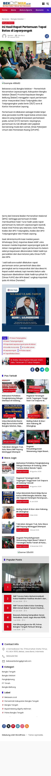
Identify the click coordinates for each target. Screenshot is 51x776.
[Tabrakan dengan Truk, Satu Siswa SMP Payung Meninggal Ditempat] (13, 437)
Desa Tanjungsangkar (14, 341)
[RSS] (27, 726)
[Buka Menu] (43, 3)
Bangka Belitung (9, 687)
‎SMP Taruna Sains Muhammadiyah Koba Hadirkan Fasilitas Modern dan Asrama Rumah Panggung (29, 597)
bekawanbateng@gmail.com (18, 661)
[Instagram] (22, 726)
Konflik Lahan (29, 347)
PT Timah (6, 683)
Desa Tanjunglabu (18, 338)
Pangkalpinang (8, 679)
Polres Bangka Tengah (14, 712)
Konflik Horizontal (12, 347)
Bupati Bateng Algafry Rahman (18, 709)
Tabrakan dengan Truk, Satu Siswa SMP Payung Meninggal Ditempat (12, 449)
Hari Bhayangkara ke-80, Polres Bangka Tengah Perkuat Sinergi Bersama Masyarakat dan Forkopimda (27, 625)
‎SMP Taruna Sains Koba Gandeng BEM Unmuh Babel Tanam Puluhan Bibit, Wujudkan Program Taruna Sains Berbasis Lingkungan (28, 607)
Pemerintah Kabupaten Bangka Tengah (22, 701)
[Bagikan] (47, 36)
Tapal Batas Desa (12, 353)
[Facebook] (32, 369)
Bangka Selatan (8, 23)
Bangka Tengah (8, 671)
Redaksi (10, 35)
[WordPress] (18, 726)
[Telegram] (42, 369)
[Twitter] (37, 369)
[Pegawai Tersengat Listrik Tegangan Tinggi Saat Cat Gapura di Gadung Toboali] (37, 386)
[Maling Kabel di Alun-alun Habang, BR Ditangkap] (37, 412)
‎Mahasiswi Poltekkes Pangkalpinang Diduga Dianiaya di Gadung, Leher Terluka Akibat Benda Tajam (12, 398)
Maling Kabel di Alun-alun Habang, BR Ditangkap (36, 423)
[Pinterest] (13, 726)
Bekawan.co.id (11, 697)
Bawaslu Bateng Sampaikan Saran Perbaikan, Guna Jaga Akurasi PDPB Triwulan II (29, 616)
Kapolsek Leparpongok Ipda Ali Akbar (20, 344)
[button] (47, 3)
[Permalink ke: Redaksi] (5, 36)
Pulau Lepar (26, 350)
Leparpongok (10, 350)
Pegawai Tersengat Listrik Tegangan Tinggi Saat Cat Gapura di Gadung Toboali (36, 398)
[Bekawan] (17, 3)
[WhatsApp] (47, 369)
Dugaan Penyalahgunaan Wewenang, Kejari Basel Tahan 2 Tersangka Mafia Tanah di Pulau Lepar (37, 449)
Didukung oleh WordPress (13, 735)
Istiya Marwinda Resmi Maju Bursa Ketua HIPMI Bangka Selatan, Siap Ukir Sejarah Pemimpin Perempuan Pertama (12, 423)
